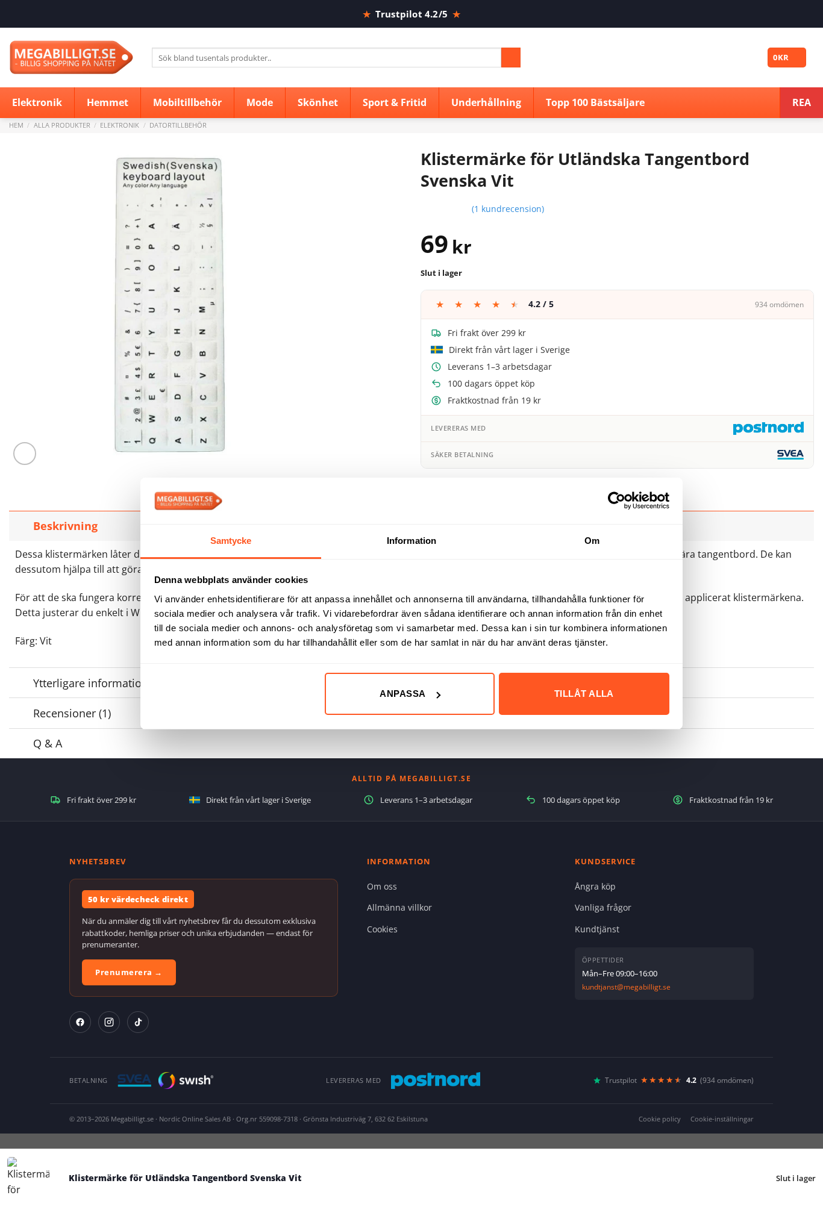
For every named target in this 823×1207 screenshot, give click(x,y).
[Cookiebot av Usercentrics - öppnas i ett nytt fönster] (616, 500)
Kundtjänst (597, 929)
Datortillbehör (178, 124)
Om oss (382, 886)
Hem (16, 124)
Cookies (382, 929)
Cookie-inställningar (722, 1118)
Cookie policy (660, 1118)
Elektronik (119, 124)
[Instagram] (109, 1022)
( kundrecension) (508, 208)
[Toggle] (21, 525)
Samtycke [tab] (231, 540)
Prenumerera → (129, 972)
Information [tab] (411, 540)
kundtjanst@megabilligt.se (626, 987)
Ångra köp (595, 886)
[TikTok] (138, 1022)
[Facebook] (80, 1022)
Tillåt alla (584, 693)
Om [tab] (591, 540)
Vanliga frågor (603, 907)
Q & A (47, 743)
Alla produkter (62, 124)
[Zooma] (25, 454)
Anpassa (402, 693)
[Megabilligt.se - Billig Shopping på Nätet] (71, 57)
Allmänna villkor (399, 907)
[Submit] (511, 58)
